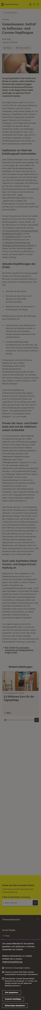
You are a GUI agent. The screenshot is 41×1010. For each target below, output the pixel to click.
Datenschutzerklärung (12, 962)
